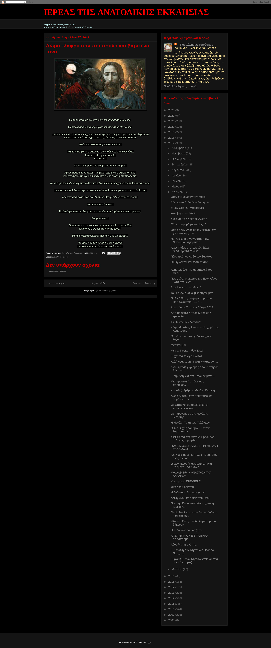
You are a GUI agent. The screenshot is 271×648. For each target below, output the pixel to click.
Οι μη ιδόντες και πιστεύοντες (189, 262)
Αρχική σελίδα (98, 283)
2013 (171, 592)
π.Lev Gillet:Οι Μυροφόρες (188, 207)
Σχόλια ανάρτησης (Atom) (105, 291)
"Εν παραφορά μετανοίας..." (188, 224)
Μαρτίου (177, 569)
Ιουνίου (177, 181)
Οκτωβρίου (179, 159)
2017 (171, 143)
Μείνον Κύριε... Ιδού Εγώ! (187, 350)
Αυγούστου (179, 170)
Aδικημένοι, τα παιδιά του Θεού (190, 497)
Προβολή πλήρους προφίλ (180, 86)
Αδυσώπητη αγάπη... (184, 544)
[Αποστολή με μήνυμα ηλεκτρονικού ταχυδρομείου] (108, 253)
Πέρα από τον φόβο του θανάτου (191, 256)
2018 (171, 137)
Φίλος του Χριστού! (183, 486)
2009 (171, 614)
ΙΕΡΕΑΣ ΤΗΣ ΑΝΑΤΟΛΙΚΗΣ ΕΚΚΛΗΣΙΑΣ (126, 12)
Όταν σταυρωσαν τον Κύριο (188, 196)
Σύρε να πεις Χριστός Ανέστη (189, 218)
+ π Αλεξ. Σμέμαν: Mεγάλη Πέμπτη (193, 390)
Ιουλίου (177, 175)
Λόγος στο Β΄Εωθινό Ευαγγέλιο (190, 202)
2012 (171, 598)
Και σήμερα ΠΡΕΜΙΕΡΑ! (186, 481)
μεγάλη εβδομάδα (60, 257)
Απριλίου (177, 192)
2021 (171, 121)
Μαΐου (176, 186)
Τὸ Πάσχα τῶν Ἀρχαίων (186, 321)
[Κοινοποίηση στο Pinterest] (119, 253)
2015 (171, 581)
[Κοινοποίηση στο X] (113, 253)
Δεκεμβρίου (179, 148)
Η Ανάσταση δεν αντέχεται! (188, 492)
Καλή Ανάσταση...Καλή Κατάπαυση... (194, 361)
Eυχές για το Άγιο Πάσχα (186, 356)
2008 (171, 620)
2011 (171, 603)
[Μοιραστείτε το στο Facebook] (116, 253)
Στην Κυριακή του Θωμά (186, 287)
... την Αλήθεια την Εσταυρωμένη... (193, 376)
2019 (171, 132)
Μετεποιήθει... (179, 345)
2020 (171, 126)
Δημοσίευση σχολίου (57, 271)
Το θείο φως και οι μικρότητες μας (192, 292)
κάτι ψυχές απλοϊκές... (185, 213)
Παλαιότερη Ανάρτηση (144, 283)
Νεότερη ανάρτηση (55, 283)
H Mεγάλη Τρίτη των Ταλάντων (190, 422)
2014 (171, 587)
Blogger (148, 642)
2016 (171, 576)
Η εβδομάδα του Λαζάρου (187, 530)
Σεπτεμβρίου (180, 164)
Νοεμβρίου (179, 153)
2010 (171, 609)
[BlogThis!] (111, 253)
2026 (171, 110)
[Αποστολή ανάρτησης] (103, 253)
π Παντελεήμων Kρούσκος (195, 44)
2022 (171, 115)
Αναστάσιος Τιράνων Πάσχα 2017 (192, 307)
